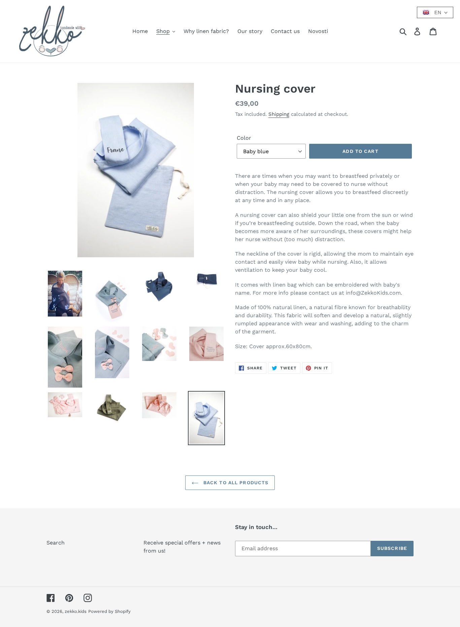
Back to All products (235, 482)
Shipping (278, 114)
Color (244, 138)
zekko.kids (76, 611)
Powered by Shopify (109, 611)
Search (55, 542)
